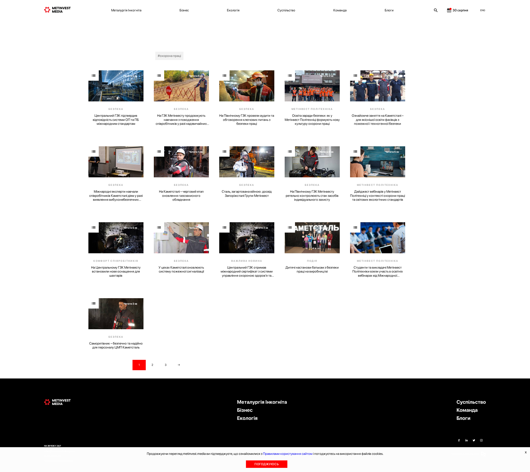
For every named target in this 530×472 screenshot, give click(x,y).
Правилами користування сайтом (287, 454)
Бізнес (184, 10)
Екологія (233, 10)
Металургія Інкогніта (126, 10)
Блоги (389, 10)
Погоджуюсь (266, 464)
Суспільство (286, 10)
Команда (340, 10)
